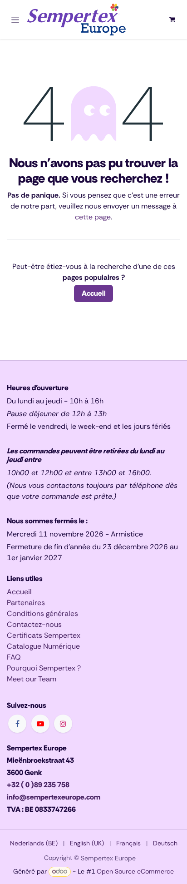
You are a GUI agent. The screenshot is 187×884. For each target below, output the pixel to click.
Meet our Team (31, 679)
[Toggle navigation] (15, 19)
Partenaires (26, 602)
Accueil (93, 293)
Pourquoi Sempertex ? (44, 668)
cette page (93, 217)
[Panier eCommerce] (172, 19)
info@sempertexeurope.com (53, 797)
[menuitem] (34, 843)
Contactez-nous (34, 624)
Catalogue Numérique (43, 646)
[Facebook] (17, 724)
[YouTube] (40, 724)
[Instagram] (63, 724)
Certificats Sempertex (43, 635)
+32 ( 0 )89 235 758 (38, 785)
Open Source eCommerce (135, 871)
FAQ (14, 657)
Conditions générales (42, 613)
